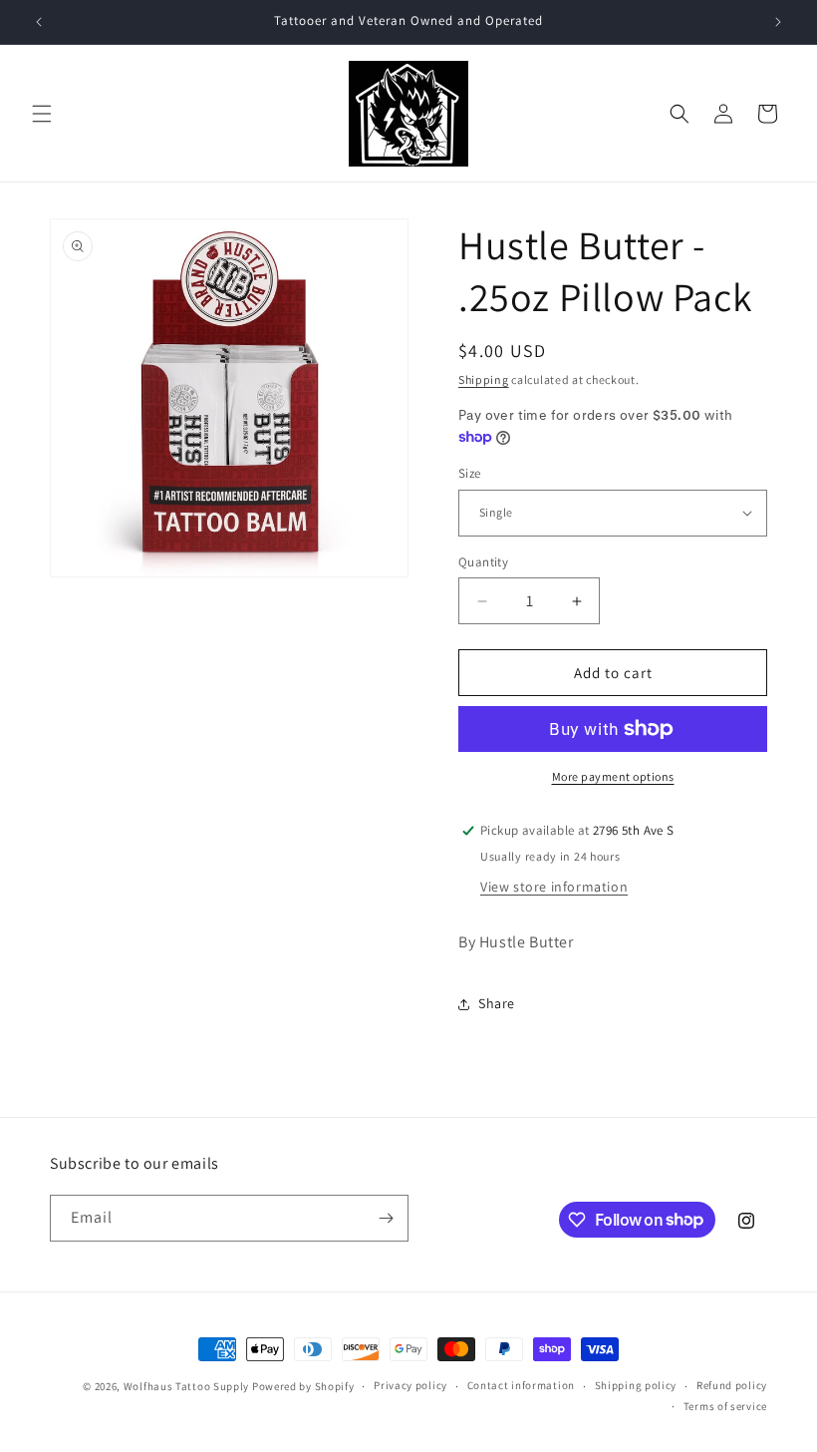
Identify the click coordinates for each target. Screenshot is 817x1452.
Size (469, 473)
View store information (554, 887)
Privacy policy (410, 1385)
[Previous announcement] (39, 22)
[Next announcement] (778, 22)
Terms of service (725, 1406)
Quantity (483, 561)
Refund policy (731, 1385)
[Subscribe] (386, 1218)
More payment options (613, 776)
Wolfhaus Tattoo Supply (186, 1386)
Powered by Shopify (303, 1386)
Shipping (483, 379)
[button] (42, 114)
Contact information (521, 1385)
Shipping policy (636, 1385)
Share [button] (496, 1003)
